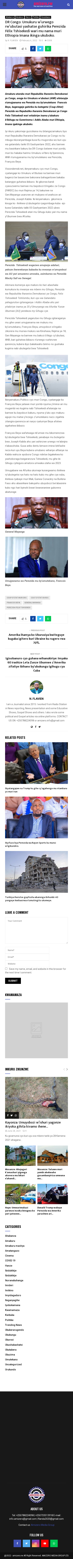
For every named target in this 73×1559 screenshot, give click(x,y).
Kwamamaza (12, 1310)
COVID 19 (10, 1260)
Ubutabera (10, 1349)
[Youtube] (45, 1543)
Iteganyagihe (12, 1300)
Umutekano (45, 17)
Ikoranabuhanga (14, 1280)
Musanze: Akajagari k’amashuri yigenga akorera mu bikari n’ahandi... (16, 1173)
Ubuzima (10, 1354)
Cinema (9, 1255)
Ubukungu (10, 1334)
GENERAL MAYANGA (32, 603)
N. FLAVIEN (13, 40)
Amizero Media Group (42, 1525)
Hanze (28, 17)
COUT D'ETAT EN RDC (40, 598)
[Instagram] (35, 1543)
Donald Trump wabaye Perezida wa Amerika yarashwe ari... (49, 1211)
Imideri (9, 1285)
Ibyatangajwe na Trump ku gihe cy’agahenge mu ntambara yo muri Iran (36, 789)
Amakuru (19, 17)
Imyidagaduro (13, 1295)
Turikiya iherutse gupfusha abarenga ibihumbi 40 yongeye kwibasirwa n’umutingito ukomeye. (31, 898)
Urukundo (10, 1369)
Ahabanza (10, 17)
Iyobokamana (12, 1305)
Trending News (13, 1325)
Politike (36, 17)
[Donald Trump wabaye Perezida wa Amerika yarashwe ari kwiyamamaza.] (52, 1194)
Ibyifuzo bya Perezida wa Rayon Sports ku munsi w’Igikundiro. (30, 844)
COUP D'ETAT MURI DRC (17, 598)
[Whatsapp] (54, 1543)
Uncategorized (13, 1364)
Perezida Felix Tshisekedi (18, 608)
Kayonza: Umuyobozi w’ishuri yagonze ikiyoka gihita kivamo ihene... (33, 1124)
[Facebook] (17, 1543)
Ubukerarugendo (14, 1330)
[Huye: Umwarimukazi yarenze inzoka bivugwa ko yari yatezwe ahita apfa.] (20, 1194)
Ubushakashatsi (14, 1344)
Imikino (9, 1290)
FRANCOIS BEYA (13, 603)
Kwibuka (9, 1315)
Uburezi (9, 1339)
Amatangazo (12, 1250)
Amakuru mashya (14, 1245)
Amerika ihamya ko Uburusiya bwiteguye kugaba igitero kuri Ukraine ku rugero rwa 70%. (36, 639)
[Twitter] (26, 1543)
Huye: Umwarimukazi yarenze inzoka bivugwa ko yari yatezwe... (20, 1211)
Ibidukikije (10, 1270)
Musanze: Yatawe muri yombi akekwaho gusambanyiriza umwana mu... (51, 1173)
